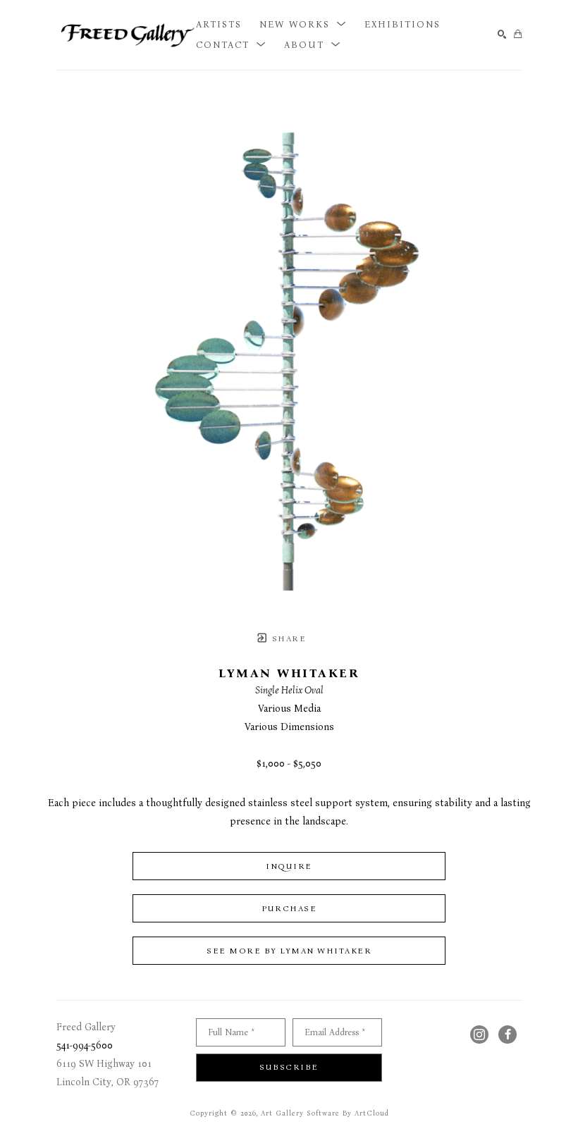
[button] (303, 25)
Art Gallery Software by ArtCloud (325, 1113)
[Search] (502, 34)
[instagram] (479, 1034)
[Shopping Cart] (518, 34)
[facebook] (507, 1034)
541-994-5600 (84, 1045)
